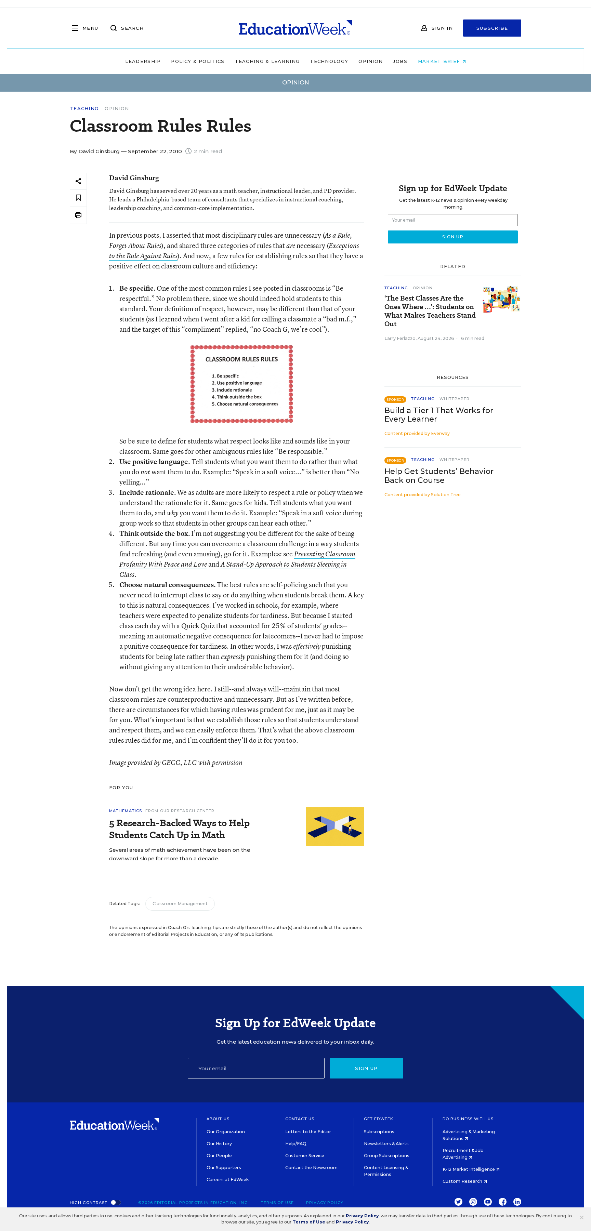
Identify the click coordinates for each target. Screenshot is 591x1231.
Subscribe (492, 28)
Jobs (400, 61)
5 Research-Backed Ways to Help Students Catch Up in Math (179, 829)
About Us (218, 1118)
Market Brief (440, 61)
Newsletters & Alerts (386, 1143)
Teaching (84, 108)
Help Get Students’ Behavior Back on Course (439, 475)
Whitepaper (454, 398)
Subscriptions (379, 1131)
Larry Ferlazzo (400, 338)
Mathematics (125, 810)
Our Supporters (224, 1167)
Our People (219, 1155)
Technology (329, 61)
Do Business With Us (468, 1118)
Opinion (370, 61)
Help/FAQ (295, 1143)
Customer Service (304, 1155)
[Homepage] (295, 28)
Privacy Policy (324, 1202)
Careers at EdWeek (228, 1179)
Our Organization (226, 1131)
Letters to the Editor (308, 1131)
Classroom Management (180, 903)
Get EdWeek (378, 1118)
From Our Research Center (179, 810)
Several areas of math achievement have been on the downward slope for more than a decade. (179, 854)
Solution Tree (446, 494)
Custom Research (463, 1181)
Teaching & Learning (267, 61)
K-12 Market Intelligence (469, 1169)
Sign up (366, 1068)
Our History (219, 1143)
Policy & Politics (197, 61)
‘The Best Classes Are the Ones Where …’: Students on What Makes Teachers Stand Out (430, 311)
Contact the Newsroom (311, 1167)
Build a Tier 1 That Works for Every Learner (438, 414)
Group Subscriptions (386, 1155)
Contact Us (299, 1118)
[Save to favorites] (78, 198)
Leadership (143, 61)
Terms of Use (277, 1202)
